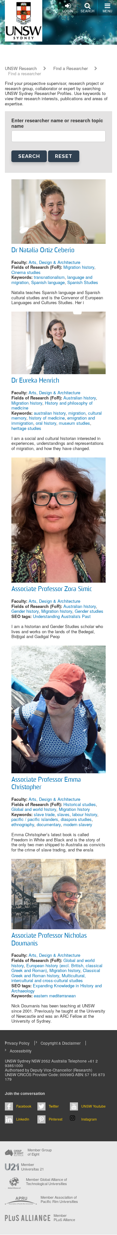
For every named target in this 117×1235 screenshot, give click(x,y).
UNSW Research (21, 68)
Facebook (23, 1106)
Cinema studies (26, 272)
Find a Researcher (70, 68)
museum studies (74, 423)
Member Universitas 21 (32, 1166)
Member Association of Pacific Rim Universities (59, 1199)
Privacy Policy (17, 1043)
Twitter (54, 1106)
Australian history (79, 398)
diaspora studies (76, 819)
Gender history (25, 611)
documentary (49, 824)
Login (67, 11)
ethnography (22, 824)
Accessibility (21, 1051)
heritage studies (26, 428)
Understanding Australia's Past (62, 616)
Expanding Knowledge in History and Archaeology (56, 988)
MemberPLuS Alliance (64, 1217)
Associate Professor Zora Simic (51, 589)
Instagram (89, 1119)
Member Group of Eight (40, 1152)
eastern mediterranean (55, 995)
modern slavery (77, 824)
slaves (63, 814)
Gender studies (89, 611)
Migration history (78, 267)
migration (76, 413)
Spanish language (48, 282)
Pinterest (55, 1119)
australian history (50, 413)
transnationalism (49, 277)
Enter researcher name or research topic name (57, 123)
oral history (46, 423)
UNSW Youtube (93, 1106)
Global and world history (33, 809)
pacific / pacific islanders (34, 819)
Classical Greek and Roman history (55, 973)
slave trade (44, 814)
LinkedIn (22, 1119)
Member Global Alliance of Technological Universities (46, 1181)
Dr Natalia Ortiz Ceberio (42, 250)
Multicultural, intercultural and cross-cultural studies (48, 978)
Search (87, 11)
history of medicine (47, 418)
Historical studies (79, 804)
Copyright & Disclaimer (61, 1043)
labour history (84, 814)
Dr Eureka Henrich (35, 381)
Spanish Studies (82, 282)
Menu (107, 11)
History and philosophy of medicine (52, 405)
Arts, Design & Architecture (54, 262)
